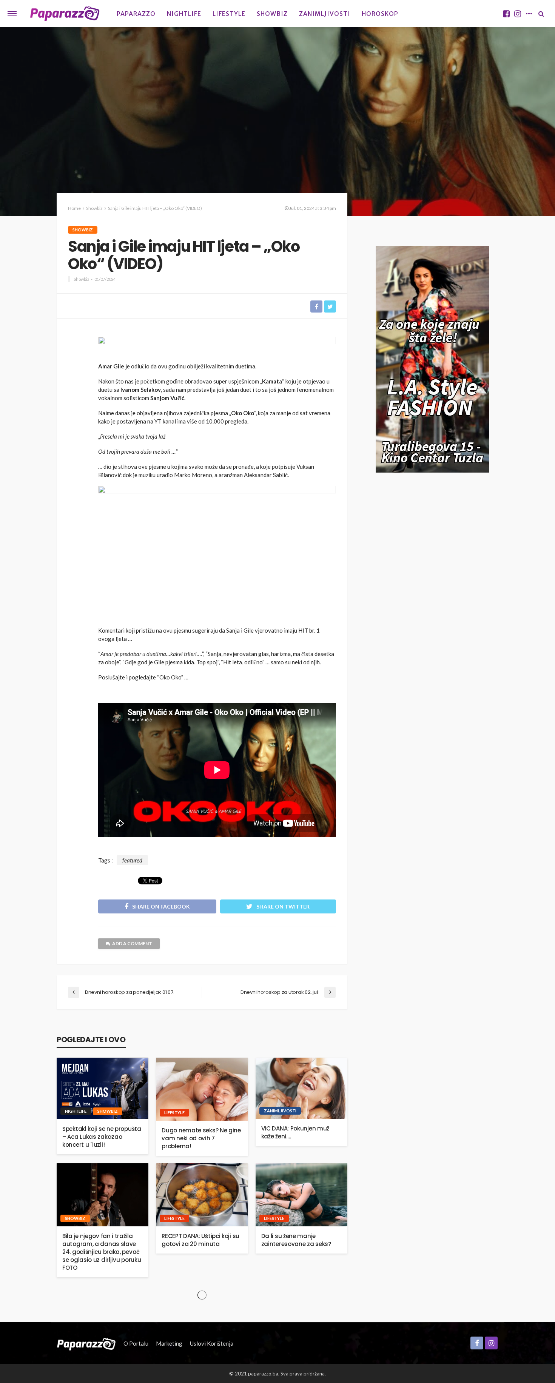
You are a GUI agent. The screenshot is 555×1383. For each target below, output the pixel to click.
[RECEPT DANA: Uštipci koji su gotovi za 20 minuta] (202, 1194)
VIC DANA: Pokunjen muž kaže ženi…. (295, 1132)
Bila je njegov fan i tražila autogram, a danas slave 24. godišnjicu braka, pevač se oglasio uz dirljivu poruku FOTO (101, 1252)
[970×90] (217, 346)
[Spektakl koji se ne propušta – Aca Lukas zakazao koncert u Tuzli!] (102, 1088)
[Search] (541, 13)
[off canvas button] (12, 13)
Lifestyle (229, 13)
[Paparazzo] (86, 1343)
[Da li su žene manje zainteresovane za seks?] (301, 1194)
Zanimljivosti (324, 13)
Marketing (169, 1343)
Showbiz (272, 13)
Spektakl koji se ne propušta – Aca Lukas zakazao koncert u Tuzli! (101, 1137)
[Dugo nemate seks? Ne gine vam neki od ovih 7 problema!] (202, 1089)
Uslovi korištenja (211, 1343)
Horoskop (380, 13)
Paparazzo (136, 13)
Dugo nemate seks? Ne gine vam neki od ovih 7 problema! (201, 1138)
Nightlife (184, 13)
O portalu (135, 1343)
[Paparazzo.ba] (65, 14)
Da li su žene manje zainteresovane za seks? (296, 1240)
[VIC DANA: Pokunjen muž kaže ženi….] (301, 1088)
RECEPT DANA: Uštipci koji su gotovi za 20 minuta (200, 1240)
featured (132, 860)
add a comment (132, 943)
